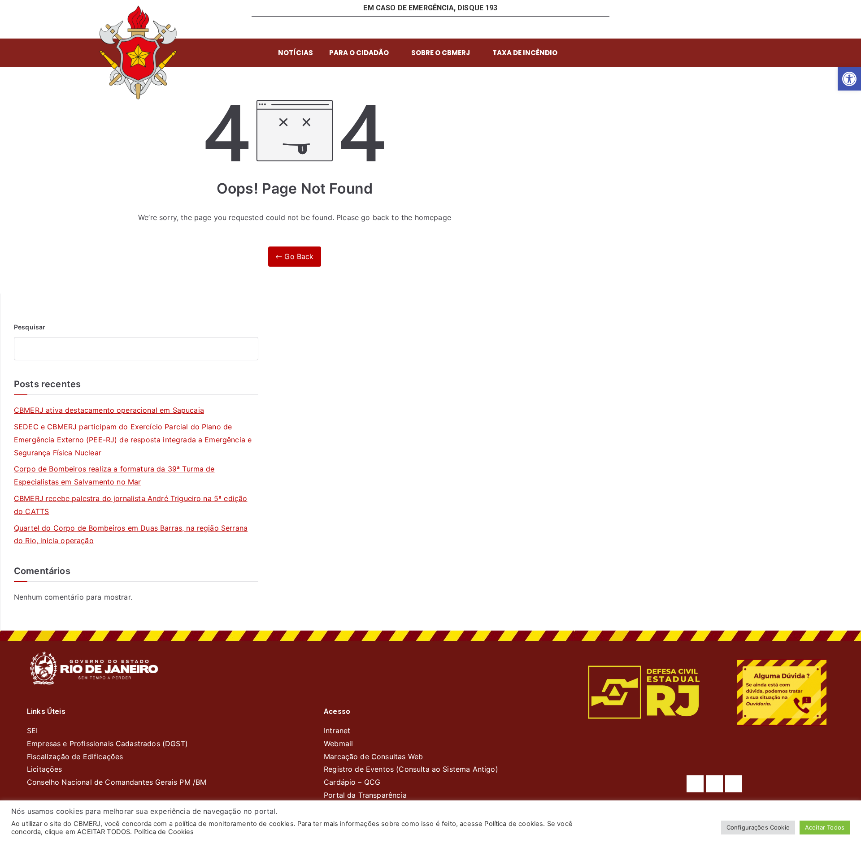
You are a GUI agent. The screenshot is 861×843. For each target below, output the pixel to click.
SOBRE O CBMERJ (440, 52)
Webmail (338, 743)
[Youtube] (733, 783)
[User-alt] (377, 27)
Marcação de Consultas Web (373, 756)
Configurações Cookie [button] (758, 827)
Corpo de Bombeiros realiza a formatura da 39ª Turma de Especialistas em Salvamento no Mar (114, 475)
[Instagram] (714, 783)
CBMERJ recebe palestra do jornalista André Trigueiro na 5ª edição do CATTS (130, 505)
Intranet (337, 730)
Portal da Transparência (365, 795)
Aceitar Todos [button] (824, 827)
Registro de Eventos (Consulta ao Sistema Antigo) (411, 769)
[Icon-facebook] (437, 27)
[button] (849, 79)
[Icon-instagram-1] (466, 27)
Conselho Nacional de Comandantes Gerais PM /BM (116, 782)
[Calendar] (407, 27)
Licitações (44, 769)
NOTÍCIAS (295, 52)
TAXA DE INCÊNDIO (524, 52)
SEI (32, 730)
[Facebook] (695, 783)
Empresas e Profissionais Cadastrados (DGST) (107, 743)
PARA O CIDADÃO (359, 52)
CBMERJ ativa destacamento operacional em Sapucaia (109, 410)
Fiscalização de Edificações (75, 756)
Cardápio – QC (349, 782)
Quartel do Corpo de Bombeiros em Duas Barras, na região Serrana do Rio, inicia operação (131, 534)
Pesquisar (29, 327)
